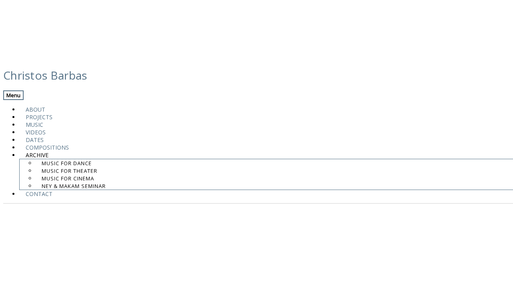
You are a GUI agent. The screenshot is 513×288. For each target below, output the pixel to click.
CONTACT (39, 194)
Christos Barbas (45, 75)
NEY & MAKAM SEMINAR (74, 186)
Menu (13, 95)
